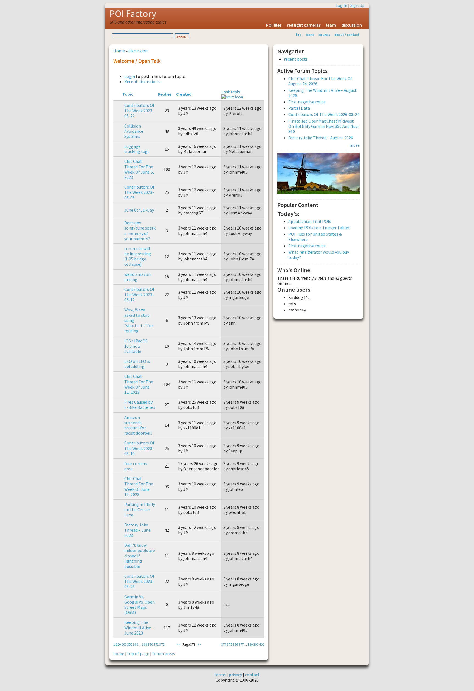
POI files (273, 25)
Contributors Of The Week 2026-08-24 (323, 114)
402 (261, 644)
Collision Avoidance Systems (133, 131)
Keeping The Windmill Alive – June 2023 (139, 627)
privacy (235, 674)
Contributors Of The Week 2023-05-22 (139, 110)
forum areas (163, 653)
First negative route (307, 101)
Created (183, 94)
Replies (164, 94)
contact (252, 674)
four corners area (135, 466)
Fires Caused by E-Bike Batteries (139, 404)
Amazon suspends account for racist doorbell (138, 425)
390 (255, 644)
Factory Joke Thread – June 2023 (137, 530)
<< (178, 644)
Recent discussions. (142, 81)
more (354, 145)
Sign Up (357, 5)
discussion (352, 25)
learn (331, 25)
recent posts (296, 59)
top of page (138, 653)
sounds (324, 34)
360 (135, 644)
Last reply (230, 91)
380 (250, 644)
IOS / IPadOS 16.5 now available (136, 346)
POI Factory (132, 14)
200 (124, 644)
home (118, 653)
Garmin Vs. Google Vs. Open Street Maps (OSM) (139, 604)
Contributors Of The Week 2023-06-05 (139, 192)
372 (161, 644)
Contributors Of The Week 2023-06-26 (139, 581)
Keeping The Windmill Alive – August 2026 (322, 92)
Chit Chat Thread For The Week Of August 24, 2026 (320, 81)
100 (118, 644)
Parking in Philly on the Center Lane (139, 509)
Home (119, 50)
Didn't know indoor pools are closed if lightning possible (139, 555)
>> (199, 644)
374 (223, 644)
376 (235, 644)
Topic (127, 94)
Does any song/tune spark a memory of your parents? (140, 230)
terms (220, 674)
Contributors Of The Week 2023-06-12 (139, 294)
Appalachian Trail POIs (309, 221)
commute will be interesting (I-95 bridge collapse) (137, 256)
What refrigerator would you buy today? (318, 254)
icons (310, 34)
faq (298, 34)
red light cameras (304, 25)
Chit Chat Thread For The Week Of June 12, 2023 (138, 384)
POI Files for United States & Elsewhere (315, 236)
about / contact (346, 34)
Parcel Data (299, 108)
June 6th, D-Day (139, 210)
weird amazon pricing (137, 276)
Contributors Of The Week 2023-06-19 (139, 448)
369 (144, 644)
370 (150, 644)
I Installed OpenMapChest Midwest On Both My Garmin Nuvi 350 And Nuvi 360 (323, 126)
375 (229, 644)
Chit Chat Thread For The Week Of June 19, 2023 (138, 486)
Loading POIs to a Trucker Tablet (319, 227)
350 (129, 644)
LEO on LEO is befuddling (137, 363)
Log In (341, 5)
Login (129, 76)
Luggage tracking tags (136, 148)
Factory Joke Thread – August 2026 (320, 137)
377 (241, 644)
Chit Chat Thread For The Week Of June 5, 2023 (139, 169)
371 (156, 644)
